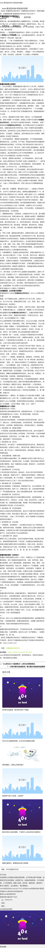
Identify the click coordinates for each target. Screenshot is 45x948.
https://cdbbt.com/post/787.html (20, 652)
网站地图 (3, 947)
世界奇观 (5, 26)
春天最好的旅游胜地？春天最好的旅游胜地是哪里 (28, 666)
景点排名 (5, 17)
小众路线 (16, 17)
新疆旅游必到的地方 (13, 648)
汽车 (25, 26)
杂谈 (3, 35)
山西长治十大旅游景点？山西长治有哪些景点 (20, 664)
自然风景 (27, 17)
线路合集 (12, 35)
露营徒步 (16, 26)
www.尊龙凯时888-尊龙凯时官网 (11, 3)
